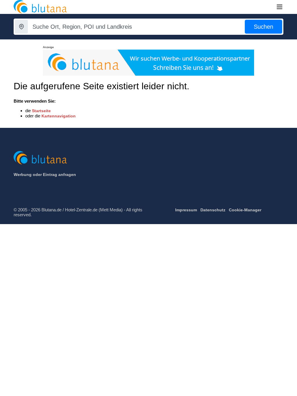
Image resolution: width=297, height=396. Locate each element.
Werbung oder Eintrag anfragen (45, 174)
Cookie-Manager (245, 210)
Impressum (186, 210)
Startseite (41, 110)
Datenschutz (212, 210)
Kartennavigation (58, 116)
